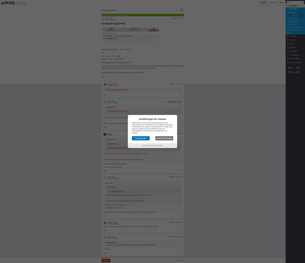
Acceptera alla (140, 138)
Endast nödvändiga (164, 138)
